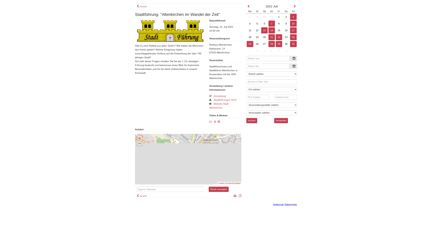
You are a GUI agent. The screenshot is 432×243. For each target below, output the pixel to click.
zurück (143, 6)
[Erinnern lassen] (216, 121)
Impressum (278, 204)
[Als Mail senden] (211, 121)
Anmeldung (220, 96)
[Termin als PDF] (239, 196)
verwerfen (281, 120)
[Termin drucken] (234, 196)
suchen (252, 120)
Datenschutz (291, 204)
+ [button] (140, 138)
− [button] (140, 143)
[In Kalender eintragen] (220, 121)
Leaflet (221, 183)
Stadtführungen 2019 (225, 100)
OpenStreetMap (233, 183)
